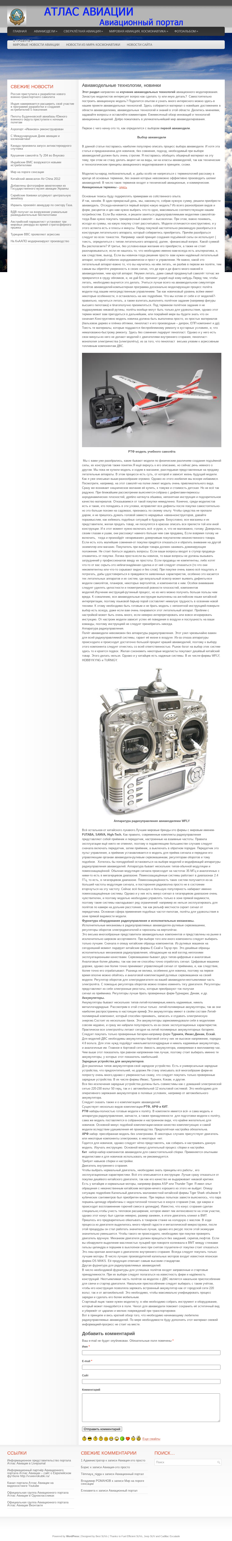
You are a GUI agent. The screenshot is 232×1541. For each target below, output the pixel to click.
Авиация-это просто (131, 1460)
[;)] (101, 1438)
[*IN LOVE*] (128, 1438)
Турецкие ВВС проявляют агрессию (35, 234)
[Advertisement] (118, 66)
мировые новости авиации (36, 44)
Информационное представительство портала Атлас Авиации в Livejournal (39, 1462)
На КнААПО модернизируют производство (40, 241)
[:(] (95, 1438)
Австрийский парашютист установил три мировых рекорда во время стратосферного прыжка (41, 224)
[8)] (89, 1438)
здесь (123, 187)
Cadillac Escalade (170, 1536)
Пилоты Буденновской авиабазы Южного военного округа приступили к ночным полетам (39, 119)
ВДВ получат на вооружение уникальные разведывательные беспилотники (39, 213)
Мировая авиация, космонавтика (138, 31)
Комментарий (91, 1389)
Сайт (85, 1375)
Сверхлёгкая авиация (83, 31)
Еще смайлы (151, 1439)
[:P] (106, 1439)
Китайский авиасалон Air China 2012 (35, 178)
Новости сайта (139, 44)
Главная (20, 31)
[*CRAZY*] (138, 1438)
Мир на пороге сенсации (27, 172)
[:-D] (111, 1438)
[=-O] (116, 1438)
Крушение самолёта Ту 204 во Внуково (37, 155)
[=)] (84, 1438)
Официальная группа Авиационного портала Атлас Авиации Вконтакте (37, 1504)
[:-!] (122, 1438)
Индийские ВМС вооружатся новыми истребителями (36, 164)
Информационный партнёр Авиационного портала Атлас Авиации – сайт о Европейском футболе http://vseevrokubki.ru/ (39, 1473)
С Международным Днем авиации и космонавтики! (35, 137)
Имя (85, 1346)
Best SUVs (102, 1536)
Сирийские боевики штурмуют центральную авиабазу (41, 197)
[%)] (133, 1438)
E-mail (86, 1361)
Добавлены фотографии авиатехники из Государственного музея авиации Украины (40, 187)
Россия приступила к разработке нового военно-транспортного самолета (38, 95)
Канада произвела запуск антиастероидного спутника (41, 147)
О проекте (22, 40)
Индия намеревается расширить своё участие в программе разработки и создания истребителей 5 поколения (42, 106)
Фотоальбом (186, 31)
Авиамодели (45, 31)
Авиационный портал (129, 1474)
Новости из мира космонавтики (93, 44)
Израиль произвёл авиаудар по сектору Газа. (42, 205)
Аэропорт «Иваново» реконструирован (37, 129)
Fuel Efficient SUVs (132, 1536)
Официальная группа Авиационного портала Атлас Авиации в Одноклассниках (37, 1494)
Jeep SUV (149, 1536)
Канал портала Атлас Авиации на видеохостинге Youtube (30, 1484)
